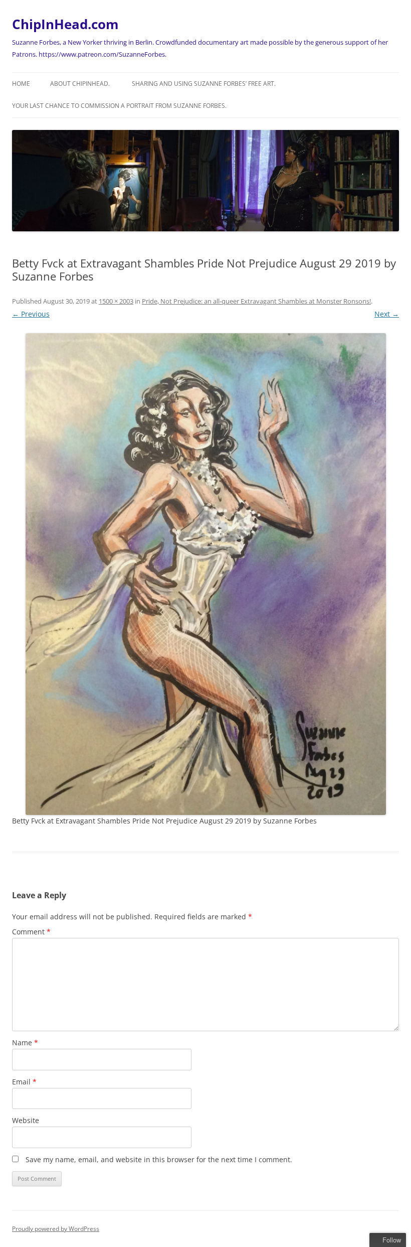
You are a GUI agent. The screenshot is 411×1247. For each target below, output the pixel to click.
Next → (386, 314)
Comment (31, 931)
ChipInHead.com (65, 24)
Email (24, 1081)
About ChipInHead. (80, 83)
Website (25, 1120)
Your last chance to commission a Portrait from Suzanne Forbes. (119, 105)
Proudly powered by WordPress (55, 1228)
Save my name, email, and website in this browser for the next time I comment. (159, 1159)
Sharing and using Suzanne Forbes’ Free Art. (204, 83)
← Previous (31, 314)
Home (21, 83)
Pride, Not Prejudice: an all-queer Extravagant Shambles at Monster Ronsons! (256, 301)
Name (25, 1042)
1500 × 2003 (116, 301)
